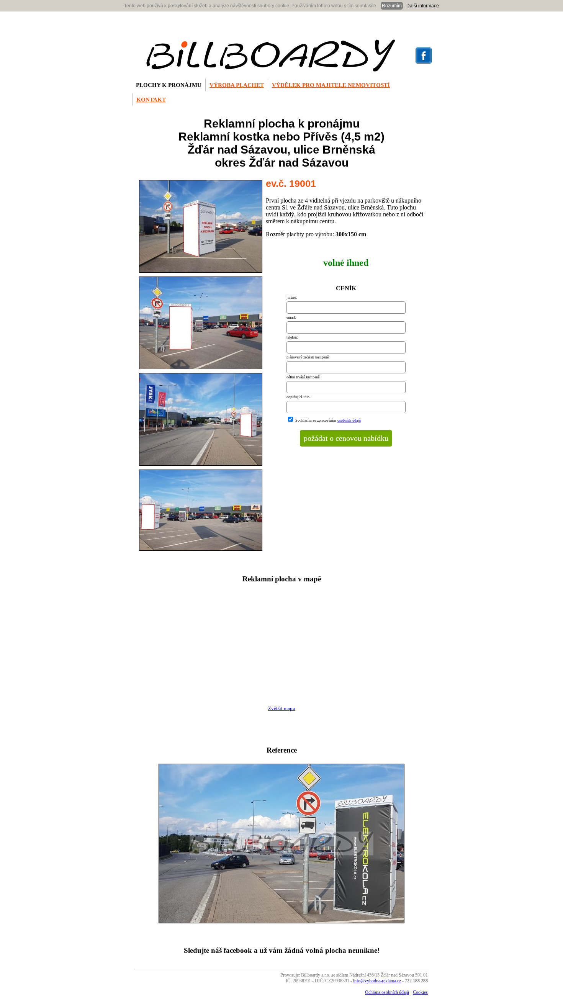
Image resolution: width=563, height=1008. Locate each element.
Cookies (420, 992)
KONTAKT (151, 100)
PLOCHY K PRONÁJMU (168, 85)
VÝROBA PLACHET (236, 85)
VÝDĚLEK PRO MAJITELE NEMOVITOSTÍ (331, 85)
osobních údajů (349, 420)
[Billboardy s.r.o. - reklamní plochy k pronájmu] (270, 69)
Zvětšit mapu (281, 708)
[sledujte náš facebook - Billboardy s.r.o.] (423, 62)
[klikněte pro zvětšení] (200, 272)
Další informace (422, 5)
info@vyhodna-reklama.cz (377, 980)
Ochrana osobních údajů (387, 992)
